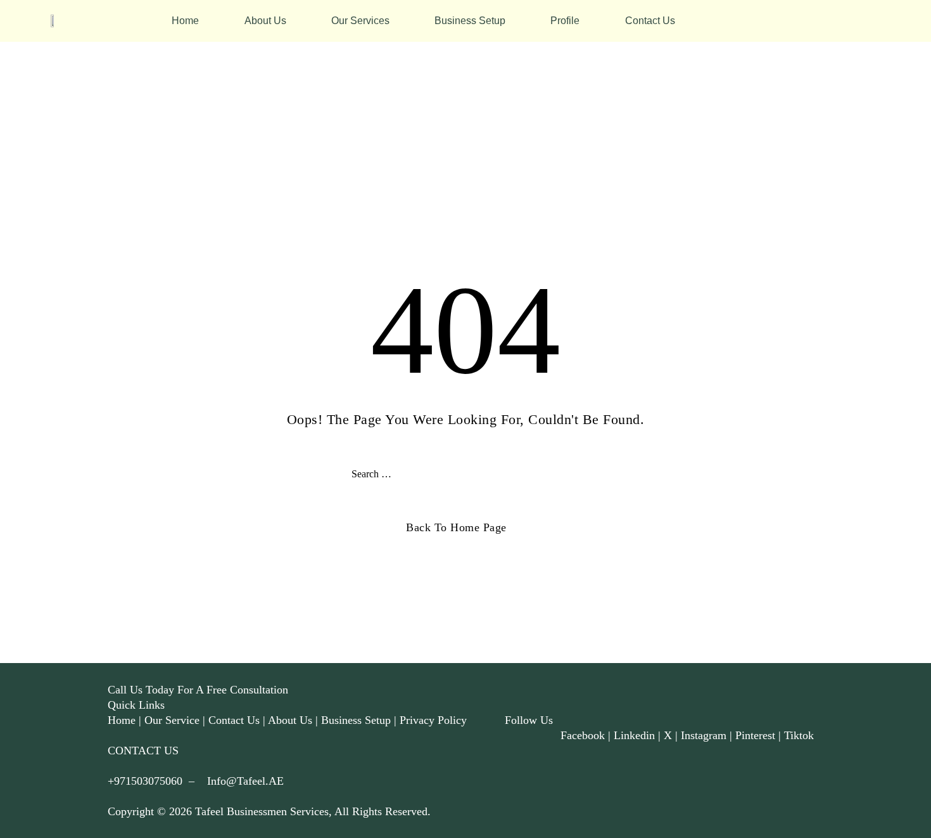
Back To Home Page (456, 527)
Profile (565, 20)
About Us (265, 20)
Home (185, 20)
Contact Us (650, 20)
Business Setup (469, 20)
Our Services (360, 20)
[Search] (573, 474)
